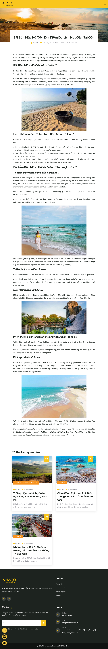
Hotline (64, 613)
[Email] (58, 622)
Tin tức (45, 43)
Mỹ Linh (35, 43)
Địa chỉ (64, 627)
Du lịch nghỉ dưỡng (56, 43)
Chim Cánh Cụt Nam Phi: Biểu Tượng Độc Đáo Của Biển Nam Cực (75, 496)
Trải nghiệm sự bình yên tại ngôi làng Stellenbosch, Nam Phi (30, 496)
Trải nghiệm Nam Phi (29, 483)
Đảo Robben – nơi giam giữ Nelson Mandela (55, 432)
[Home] (7, 3)
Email (63, 620)
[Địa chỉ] (58, 630)
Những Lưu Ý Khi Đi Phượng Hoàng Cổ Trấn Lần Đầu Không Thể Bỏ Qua (31, 550)
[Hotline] (58, 614)
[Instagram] (9, 599)
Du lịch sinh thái (71, 43)
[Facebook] (4, 599)
